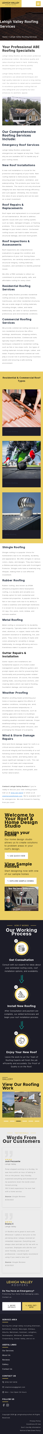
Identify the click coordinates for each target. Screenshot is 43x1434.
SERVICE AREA (9, 1319)
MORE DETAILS (12, 1306)
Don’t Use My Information (31, 1427)
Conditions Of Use (33, 1424)
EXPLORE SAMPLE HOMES (22, 881)
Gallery (5, 1364)
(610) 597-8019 (17, 793)
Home (5, 37)
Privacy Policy (35, 1421)
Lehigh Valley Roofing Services (23, 37)
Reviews (6, 1360)
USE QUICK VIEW (17, 856)
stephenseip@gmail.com (12, 796)
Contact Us (7, 1369)
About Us (6, 1355)
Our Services (8, 1351)
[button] (6, 1119)
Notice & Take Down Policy (30, 1430)
